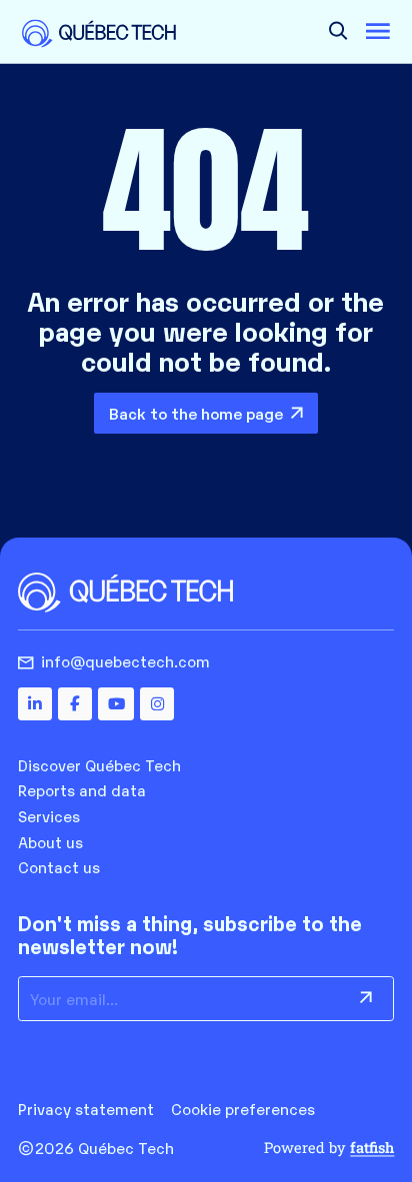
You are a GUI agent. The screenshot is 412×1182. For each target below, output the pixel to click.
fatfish (372, 1147)
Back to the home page (196, 413)
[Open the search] (338, 32)
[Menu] (378, 32)
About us (50, 841)
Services (49, 815)
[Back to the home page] (99, 33)
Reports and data (82, 789)
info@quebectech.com (125, 660)
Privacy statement (86, 1108)
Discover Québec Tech (99, 764)
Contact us (59, 866)
